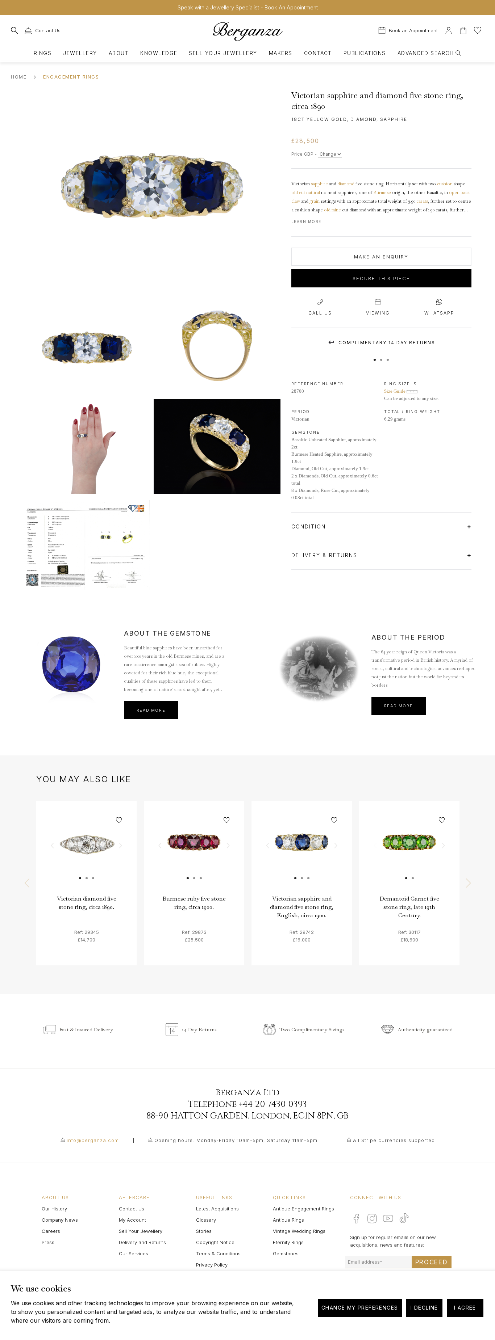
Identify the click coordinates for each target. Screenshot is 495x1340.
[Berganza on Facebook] (356, 1218)
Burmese (382, 192)
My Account (132, 1220)
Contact (318, 53)
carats (422, 201)
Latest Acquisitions (217, 1209)
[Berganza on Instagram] (372, 1218)
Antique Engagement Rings (303, 1209)
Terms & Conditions (218, 1253)
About (119, 53)
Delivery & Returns (325, 555)
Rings (42, 53)
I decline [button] (424, 1308)
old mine (332, 210)
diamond (345, 184)
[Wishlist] (477, 29)
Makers (280, 53)
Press (48, 1242)
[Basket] (464, 29)
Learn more (306, 221)
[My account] (448, 29)
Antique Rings (288, 1220)
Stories (204, 1231)
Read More (151, 710)
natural (313, 192)
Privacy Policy (212, 1265)
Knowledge (158, 53)
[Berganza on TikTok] (404, 1218)
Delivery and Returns (142, 1242)
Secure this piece (381, 278)
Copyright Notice (215, 1242)
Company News (60, 1220)
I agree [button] (465, 1308)
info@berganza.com (93, 1140)
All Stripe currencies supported (394, 1140)
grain (314, 201)
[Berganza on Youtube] (388, 1218)
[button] (374, 356)
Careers (51, 1231)
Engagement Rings (71, 77)
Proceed (431, 1262)
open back (459, 192)
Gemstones (286, 1253)
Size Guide (395, 391)
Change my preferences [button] (359, 1308)
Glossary (206, 1220)
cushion (445, 184)
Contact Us (131, 1209)
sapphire (319, 184)
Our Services (133, 1253)
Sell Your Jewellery (223, 53)
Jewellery (80, 53)
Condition (309, 526)
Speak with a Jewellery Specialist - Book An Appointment (248, 7)
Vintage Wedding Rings (299, 1231)
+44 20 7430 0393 (273, 1104)
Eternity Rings (288, 1242)
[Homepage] (247, 31)
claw (295, 201)
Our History (54, 1209)
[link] (86, 851)
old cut (298, 192)
